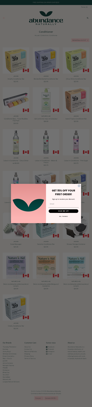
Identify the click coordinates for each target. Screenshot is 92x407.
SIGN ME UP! (63, 211)
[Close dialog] (79, 186)
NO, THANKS (63, 216)
